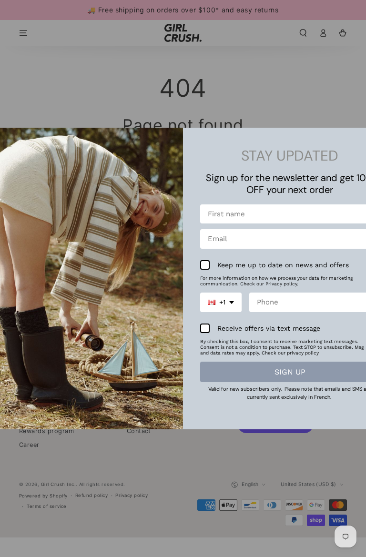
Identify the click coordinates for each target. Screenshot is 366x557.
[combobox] (221, 302)
